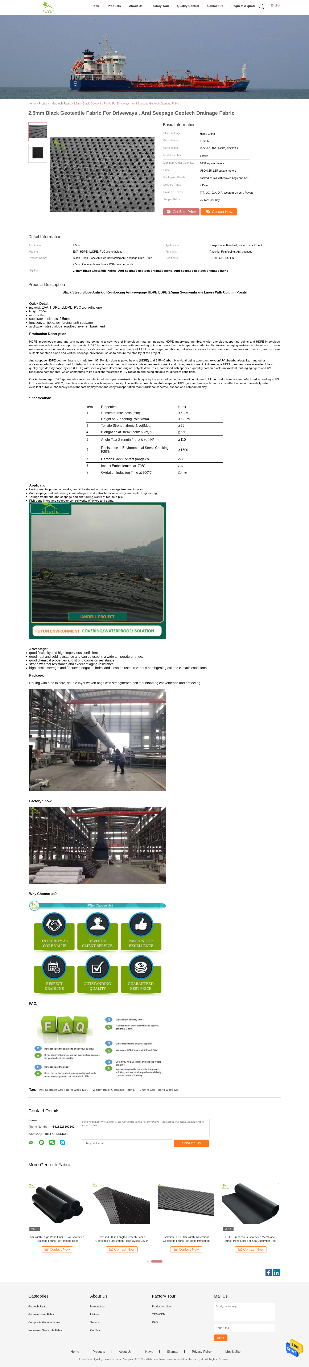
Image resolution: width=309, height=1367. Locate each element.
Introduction (97, 1306)
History (94, 1314)
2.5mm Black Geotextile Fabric (113, 1089)
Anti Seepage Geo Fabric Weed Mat (63, 1089)
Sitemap (172, 1351)
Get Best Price (184, 212)
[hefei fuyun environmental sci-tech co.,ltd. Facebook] (268, 1272)
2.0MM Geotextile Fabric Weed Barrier (57, 1237)
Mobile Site (232, 1351)
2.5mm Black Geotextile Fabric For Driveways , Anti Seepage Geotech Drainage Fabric (127, 103)
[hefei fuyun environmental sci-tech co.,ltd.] (48, 7)
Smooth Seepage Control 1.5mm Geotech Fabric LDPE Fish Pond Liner (250, 1238)
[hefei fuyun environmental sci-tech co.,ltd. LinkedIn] (276, 1272)
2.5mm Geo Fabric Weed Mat (159, 1089)
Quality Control (188, 6)
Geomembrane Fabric (41, 1314)
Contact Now (221, 212)
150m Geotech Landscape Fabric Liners (121, 1237)
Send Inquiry (191, 1143)
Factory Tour (160, 6)
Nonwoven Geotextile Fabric (45, 1330)
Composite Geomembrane (44, 1322)
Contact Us (215, 6)
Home (95, 6)
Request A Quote (243, 6)
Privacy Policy (202, 1351)
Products (114, 6)
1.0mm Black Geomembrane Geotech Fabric (186, 1237)
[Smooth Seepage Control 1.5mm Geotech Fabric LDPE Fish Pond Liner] (250, 1203)
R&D (155, 1322)
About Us (136, 6)
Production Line (161, 1306)
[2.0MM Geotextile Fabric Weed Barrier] (57, 1203)
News (149, 1351)
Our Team (96, 1330)
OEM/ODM (158, 1314)
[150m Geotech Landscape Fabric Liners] (121, 1203)
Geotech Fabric (37, 1306)
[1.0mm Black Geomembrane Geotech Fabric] (186, 1203)
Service (94, 1322)
